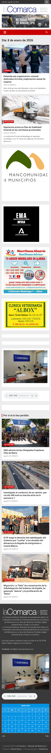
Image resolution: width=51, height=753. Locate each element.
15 (25, 722)
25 (46, 726)
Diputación (8, 121)
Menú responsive (46, 2)
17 (39, 722)
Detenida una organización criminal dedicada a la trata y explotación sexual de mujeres (24, 79)
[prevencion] (21, 208)
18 (46, 722)
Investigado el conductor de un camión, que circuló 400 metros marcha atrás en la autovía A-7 (25, 495)
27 (12, 731)
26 (5, 731)
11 (46, 718)
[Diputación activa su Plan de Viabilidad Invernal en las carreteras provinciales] (25, 110)
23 (32, 726)
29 (25, 731)
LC (15, 85)
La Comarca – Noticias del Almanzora (31, 746)
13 (12, 722)
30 (32, 731)
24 (39, 726)
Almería (7, 70)
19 (5, 726)
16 (32, 722)
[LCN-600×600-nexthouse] (25, 250)
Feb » (47, 736)
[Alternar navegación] (5, 32)
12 (5, 722)
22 (25, 726)
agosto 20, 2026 (10, 549)
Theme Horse (16, 749)
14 (19, 722)
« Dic (3, 736)
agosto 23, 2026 (10, 501)
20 (12, 726)
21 (19, 726)
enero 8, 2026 (9, 85)
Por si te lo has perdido (16, 415)
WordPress (43, 749)
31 (39, 731)
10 (39, 718)
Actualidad (9, 444)
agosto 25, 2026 (10, 456)
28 (19, 731)
